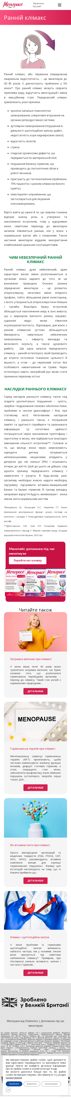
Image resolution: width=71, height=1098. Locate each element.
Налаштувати (51, 1083)
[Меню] (59, 5)
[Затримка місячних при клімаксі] (35, 632)
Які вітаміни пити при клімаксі (30, 845)
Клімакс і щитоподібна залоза (29, 937)
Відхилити (32, 1083)
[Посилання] (15, 5)
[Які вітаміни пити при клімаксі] (35, 818)
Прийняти (14, 1083)
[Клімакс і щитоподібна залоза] (35, 910)
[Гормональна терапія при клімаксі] (35, 721)
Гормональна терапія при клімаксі (32, 748)
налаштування (14, 1077)
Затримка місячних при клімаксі (31, 659)
